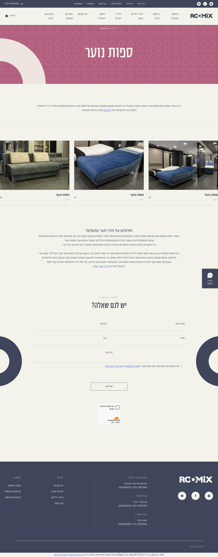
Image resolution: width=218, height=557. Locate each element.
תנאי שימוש (14, 485)
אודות (129, 4)
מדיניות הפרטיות (114, 366)
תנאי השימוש (132, 366)
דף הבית (141, 4)
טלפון (103, 324)
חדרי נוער (104, 266)
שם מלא (180, 324)
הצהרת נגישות (13, 497)
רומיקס (107, 110)
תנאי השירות (60, 555)
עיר (104, 338)
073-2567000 (12, 4)
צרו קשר (102, 4)
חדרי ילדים (57, 497)
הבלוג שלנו (116, 4)
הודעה (109, 352)
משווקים (78, 4)
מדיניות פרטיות (13, 491)
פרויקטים (82, 14)
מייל (182, 338)
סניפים (90, 4)
